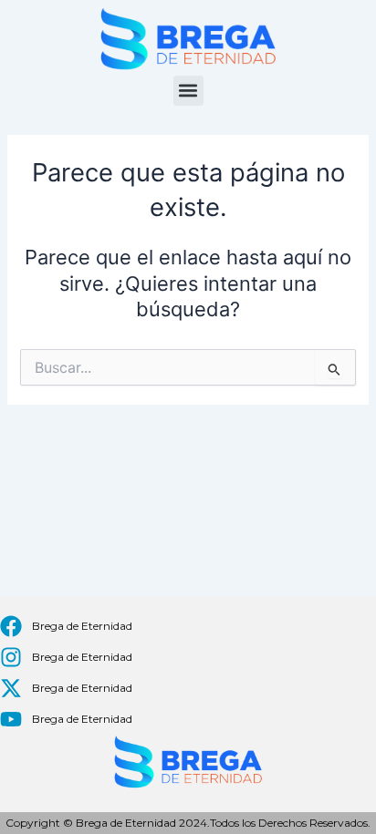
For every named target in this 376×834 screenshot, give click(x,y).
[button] (188, 91)
